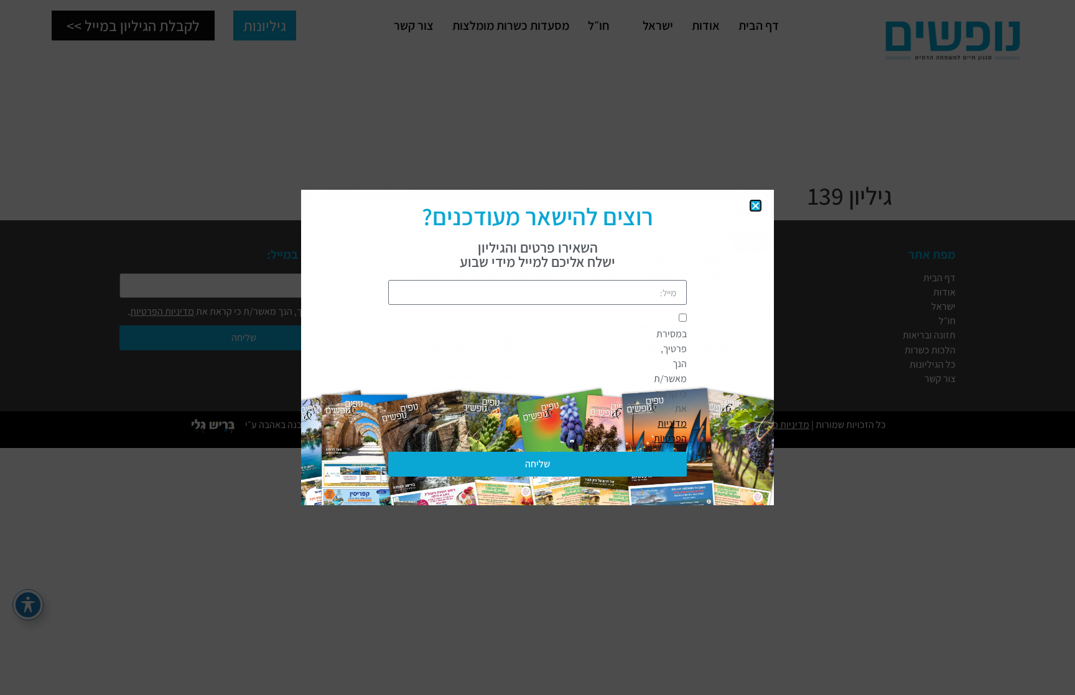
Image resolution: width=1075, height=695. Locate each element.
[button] (755, 205)
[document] (537, 347)
